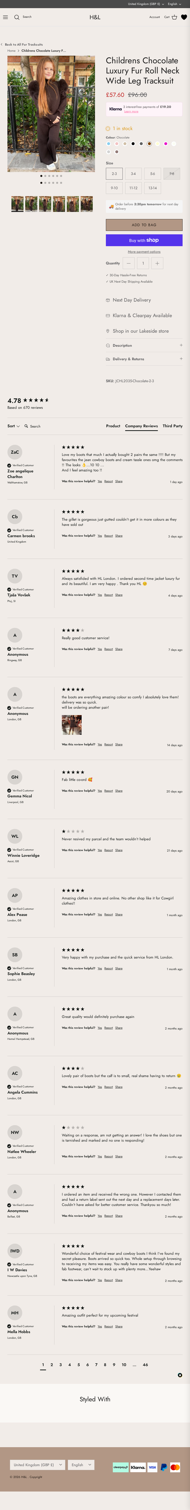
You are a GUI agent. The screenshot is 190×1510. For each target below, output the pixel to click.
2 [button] (45, 176)
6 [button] (61, 176)
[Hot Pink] (165, 143)
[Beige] (124, 143)
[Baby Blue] (108, 143)
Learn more (131, 111)
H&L (24, 1477)
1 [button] (41, 176)
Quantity (113, 263)
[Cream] (157, 143)
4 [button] (53, 176)
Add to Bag (144, 225)
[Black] (133, 143)
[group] (33, 400)
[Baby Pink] (116, 143)
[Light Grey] (108, 151)
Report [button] (108, 481)
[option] (51, 114)
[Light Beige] (173, 143)
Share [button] (118, 481)
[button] (72, 725)
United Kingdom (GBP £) (144, 4)
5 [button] (57, 176)
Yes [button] (100, 481)
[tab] (113, 427)
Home (11, 51)
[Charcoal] (141, 143)
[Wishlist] (184, 17)
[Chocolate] (149, 143)
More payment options (144, 252)
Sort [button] (11, 426)
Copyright (36, 1477)
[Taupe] (116, 151)
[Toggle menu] (5, 17)
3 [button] (49, 176)
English (172, 4)
